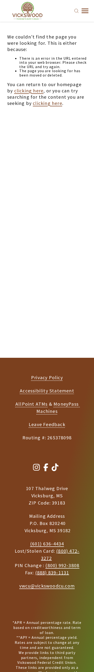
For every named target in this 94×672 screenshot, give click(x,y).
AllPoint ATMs (31, 404)
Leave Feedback (47, 424)
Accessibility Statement (47, 391)
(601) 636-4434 (47, 544)
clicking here (29, 91)
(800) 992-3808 (62, 565)
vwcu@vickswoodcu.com (47, 586)
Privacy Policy (47, 377)
